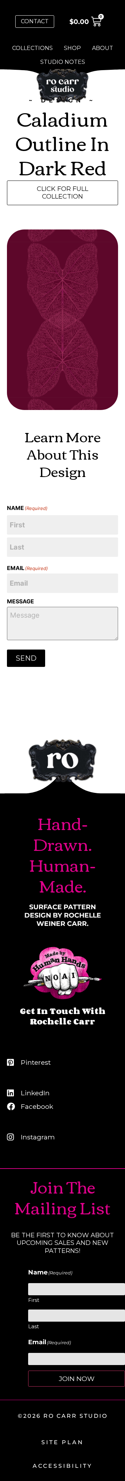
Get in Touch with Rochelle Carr (63, 1016)
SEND (26, 658)
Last (33, 1326)
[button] (62, 193)
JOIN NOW (76, 1378)
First (33, 1300)
